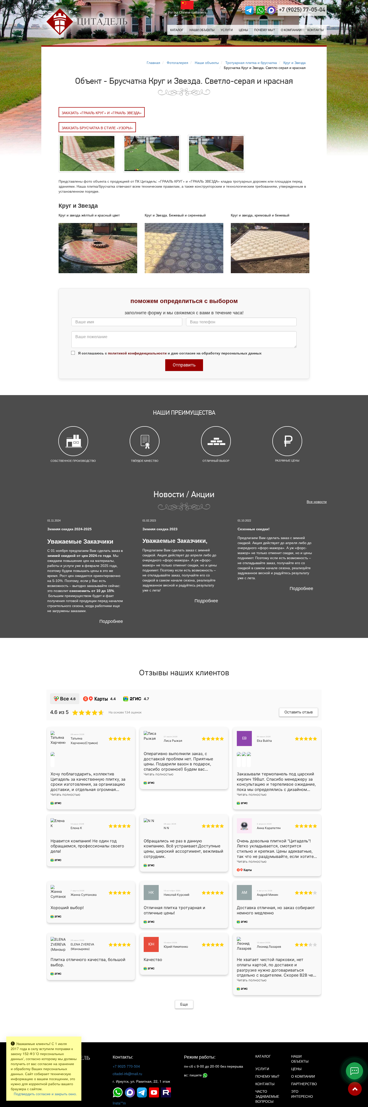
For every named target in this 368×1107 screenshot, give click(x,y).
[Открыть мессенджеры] (354, 1070)
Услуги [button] (227, 30)
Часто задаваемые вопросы (267, 1096)
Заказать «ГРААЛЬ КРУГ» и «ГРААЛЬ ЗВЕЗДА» (102, 112)
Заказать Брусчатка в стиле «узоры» (97, 127)
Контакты (315, 30)
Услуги (262, 1068)
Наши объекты (202, 30)
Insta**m (119, 1102)
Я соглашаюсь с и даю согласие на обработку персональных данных (169, 352)
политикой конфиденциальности (137, 352)
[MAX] (271, 10)
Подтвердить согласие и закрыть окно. (45, 1093)
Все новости (317, 501)
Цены (243, 30)
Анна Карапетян (269, 828)
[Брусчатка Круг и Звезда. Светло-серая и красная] (87, 153)
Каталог (176, 30)
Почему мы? (264, 30)
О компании (291, 30)
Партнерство (304, 1083)
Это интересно (302, 1094)
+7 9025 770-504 (126, 1066)
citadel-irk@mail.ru (127, 1073)
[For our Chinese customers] (187, 5)
